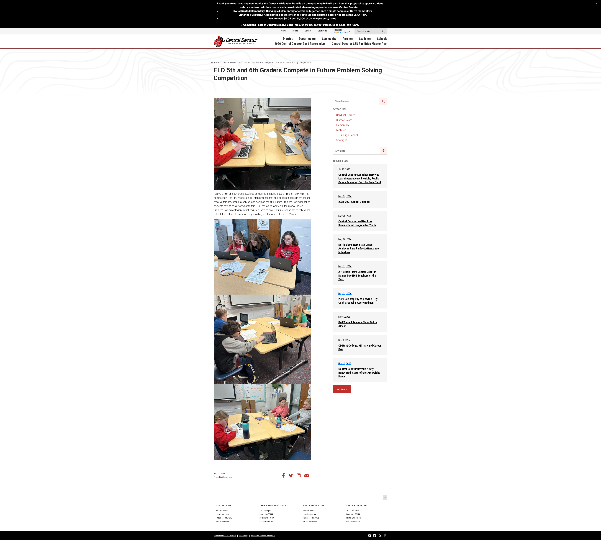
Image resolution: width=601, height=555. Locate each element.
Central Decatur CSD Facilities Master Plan (359, 44)
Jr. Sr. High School (347, 135)
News (283, 31)
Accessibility (243, 536)
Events (295, 31)
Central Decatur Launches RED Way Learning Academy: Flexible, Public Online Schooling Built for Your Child (359, 178)
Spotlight (341, 140)
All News (342, 389)
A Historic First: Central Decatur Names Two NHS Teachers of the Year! (357, 275)
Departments (307, 39)
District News (344, 120)
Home (214, 62)
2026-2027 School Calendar (354, 201)
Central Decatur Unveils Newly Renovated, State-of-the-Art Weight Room (359, 372)
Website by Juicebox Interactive (263, 536)
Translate (343, 32)
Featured (341, 130)
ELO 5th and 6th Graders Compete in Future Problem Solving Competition (275, 62)
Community (329, 39)
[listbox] (340, 30)
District (288, 39)
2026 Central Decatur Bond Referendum (300, 44)
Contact (308, 31)
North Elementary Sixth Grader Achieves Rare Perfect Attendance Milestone (358, 248)
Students (365, 39)
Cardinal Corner (345, 115)
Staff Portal (322, 31)
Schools (382, 39)
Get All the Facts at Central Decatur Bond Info (271, 24)
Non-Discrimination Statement (225, 536)
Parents (348, 39)
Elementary (227, 477)
